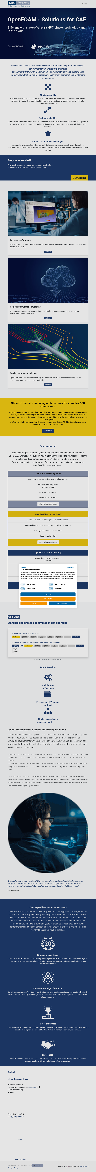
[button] (24, 567)
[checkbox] (22, 584)
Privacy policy (71, 567)
